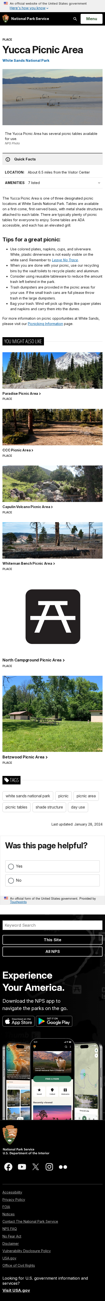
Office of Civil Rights (18, 1265)
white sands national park (28, 795)
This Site (52, 939)
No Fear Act (11, 1236)
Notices (8, 1214)
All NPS (52, 951)
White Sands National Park (25, 60)
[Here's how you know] (52, 6)
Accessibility (12, 1192)
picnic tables (16, 807)
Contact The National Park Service (30, 1221)
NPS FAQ (9, 1229)
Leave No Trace (65, 260)
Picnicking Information (45, 324)
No (18, 880)
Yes (19, 866)
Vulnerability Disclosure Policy (26, 1251)
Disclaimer (10, 1243)
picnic (63, 795)
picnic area (86, 795)
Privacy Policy (13, 1199)
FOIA (6, 1207)
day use (78, 807)
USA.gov (9, 1258)
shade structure (49, 807)
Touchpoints (18, 901)
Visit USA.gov (16, 1290)
